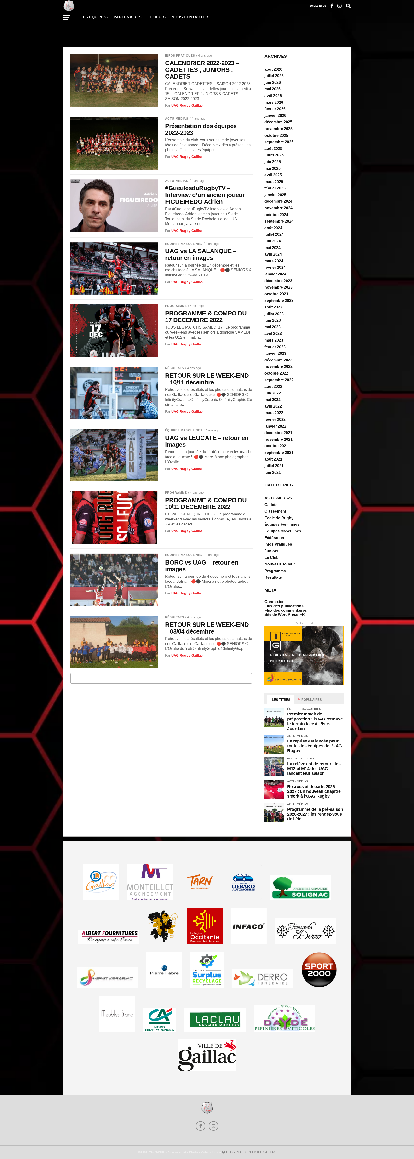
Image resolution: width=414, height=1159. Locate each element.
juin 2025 (272, 162)
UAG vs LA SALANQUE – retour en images (200, 254)
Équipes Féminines (281, 524)
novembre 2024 (278, 208)
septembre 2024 (278, 221)
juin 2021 (272, 472)
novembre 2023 (278, 287)
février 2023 (275, 347)
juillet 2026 (274, 76)
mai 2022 (272, 400)
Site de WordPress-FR (284, 614)
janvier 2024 (275, 274)
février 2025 (275, 188)
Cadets (270, 505)
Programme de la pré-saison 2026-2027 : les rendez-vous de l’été (315, 814)
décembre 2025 (278, 122)
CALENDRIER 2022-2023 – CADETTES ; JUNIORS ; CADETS (202, 70)
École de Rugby (278, 518)
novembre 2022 (278, 367)
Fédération (274, 538)
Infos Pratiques (180, 55)
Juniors (271, 551)
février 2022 (275, 419)
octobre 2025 (276, 135)
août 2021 (273, 459)
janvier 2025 (275, 195)
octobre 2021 (276, 446)
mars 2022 (273, 413)
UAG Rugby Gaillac (187, 105)
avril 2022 (273, 406)
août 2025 (273, 149)
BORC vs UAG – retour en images (201, 565)
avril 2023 (273, 333)
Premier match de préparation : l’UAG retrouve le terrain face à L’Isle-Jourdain (315, 721)
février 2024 (275, 267)
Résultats (174, 368)
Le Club (271, 557)
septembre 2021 (278, 453)
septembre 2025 (278, 142)
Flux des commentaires (285, 610)
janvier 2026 (275, 116)
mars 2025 (273, 182)
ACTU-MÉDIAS (176, 118)
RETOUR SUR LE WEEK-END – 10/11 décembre (207, 379)
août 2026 (273, 69)
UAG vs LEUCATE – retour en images (206, 441)
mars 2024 (273, 261)
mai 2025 (272, 168)
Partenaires (128, 17)
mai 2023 (272, 327)
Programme (176, 306)
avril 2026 (273, 96)
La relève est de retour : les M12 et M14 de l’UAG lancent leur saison (313, 768)
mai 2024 (272, 248)
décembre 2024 (278, 201)
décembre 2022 (278, 360)
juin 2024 (272, 241)
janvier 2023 (275, 353)
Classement (275, 511)
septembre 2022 (278, 380)
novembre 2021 (278, 439)
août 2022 (273, 386)
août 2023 (273, 307)
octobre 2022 (276, 373)
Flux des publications (284, 606)
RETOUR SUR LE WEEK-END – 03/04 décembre (207, 628)
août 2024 (273, 228)
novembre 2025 (278, 129)
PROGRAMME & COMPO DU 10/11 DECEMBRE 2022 (206, 503)
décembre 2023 (278, 281)
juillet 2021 (274, 466)
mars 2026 (273, 102)
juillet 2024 (274, 234)
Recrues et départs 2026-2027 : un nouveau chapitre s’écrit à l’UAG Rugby (313, 791)
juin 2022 (272, 393)
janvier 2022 (275, 426)
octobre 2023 (276, 294)
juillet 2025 (274, 155)
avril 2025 (273, 175)
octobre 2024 (276, 215)
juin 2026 (272, 82)
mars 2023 (273, 340)
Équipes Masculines (183, 244)
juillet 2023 (274, 314)
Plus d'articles (161, 678)
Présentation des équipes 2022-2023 (201, 129)
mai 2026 (272, 89)
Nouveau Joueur (279, 564)
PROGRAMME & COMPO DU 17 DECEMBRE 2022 (206, 316)
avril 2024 (273, 254)
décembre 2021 (278, 433)
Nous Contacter (190, 17)
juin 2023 (272, 320)
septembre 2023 (278, 300)
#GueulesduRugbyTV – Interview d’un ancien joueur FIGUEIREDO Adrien (205, 195)
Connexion (274, 602)
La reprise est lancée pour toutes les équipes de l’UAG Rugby (314, 745)
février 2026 (275, 109)
